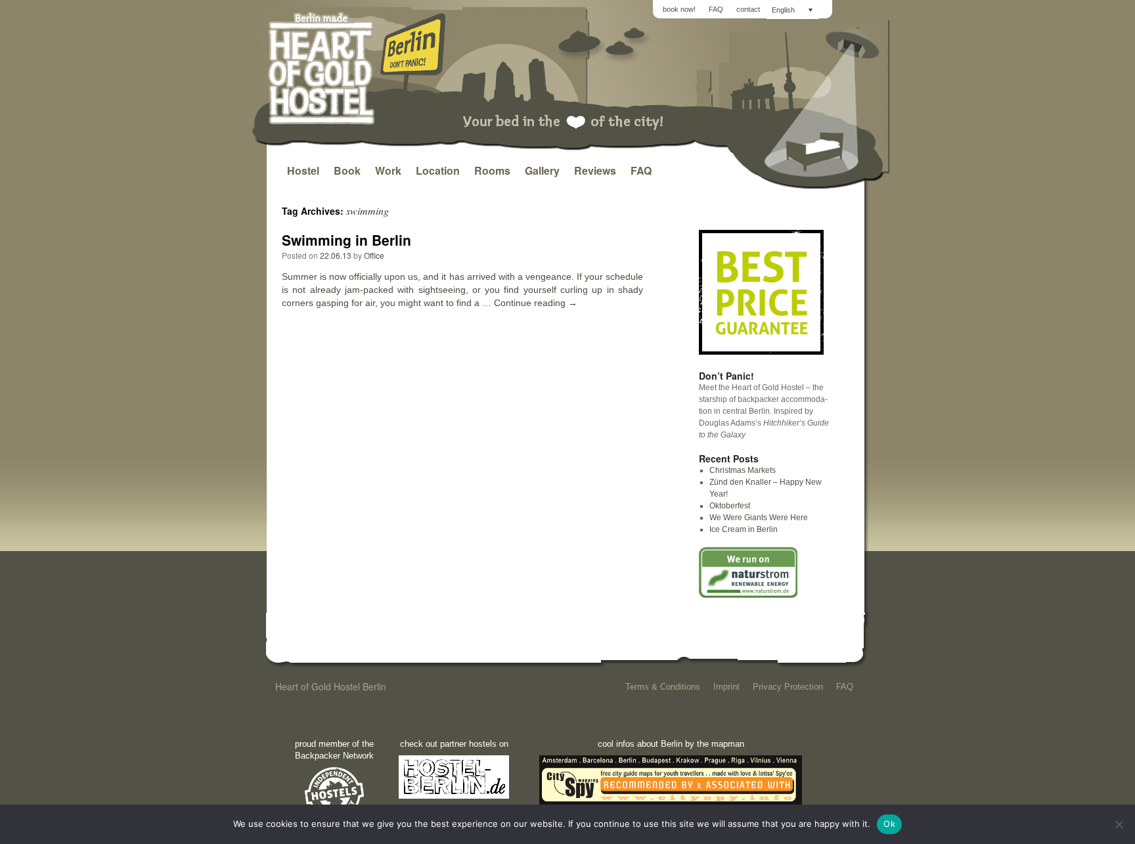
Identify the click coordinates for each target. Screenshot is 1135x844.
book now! (679, 9)
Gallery (542, 170)
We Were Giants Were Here (758, 517)
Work (388, 170)
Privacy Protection (788, 687)
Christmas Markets (742, 470)
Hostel (303, 170)
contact (748, 9)
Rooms (492, 170)
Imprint (726, 687)
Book (347, 170)
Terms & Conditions (662, 687)
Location (438, 170)
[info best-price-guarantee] (761, 352)
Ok (889, 823)
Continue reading (535, 303)
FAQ (716, 9)
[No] (1118, 824)
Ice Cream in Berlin (743, 529)
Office (374, 255)
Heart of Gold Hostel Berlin (330, 686)
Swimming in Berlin (346, 240)
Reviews (595, 170)
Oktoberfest (729, 505)
